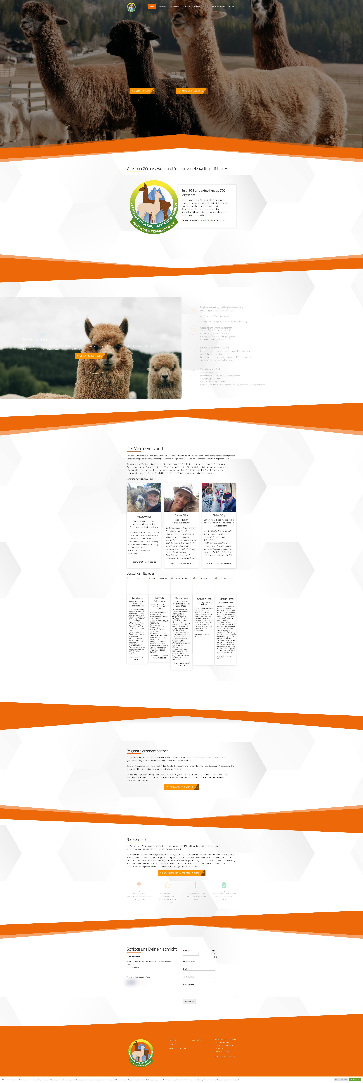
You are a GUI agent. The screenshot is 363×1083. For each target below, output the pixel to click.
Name (186, 951)
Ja (215, 954)
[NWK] (131, 11)
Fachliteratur (175, 6)
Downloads (196, 1040)
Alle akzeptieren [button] (355, 1080)
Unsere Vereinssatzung (89, 356)
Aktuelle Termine (141, 91)
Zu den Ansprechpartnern (180, 787)
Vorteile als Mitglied (205, 220)
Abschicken (189, 1001)
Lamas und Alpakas (218, 6)
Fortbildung (162, 6)
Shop (206, 6)
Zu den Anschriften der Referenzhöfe (180, 873)
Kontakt (231, 6)
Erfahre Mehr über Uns (191, 91)
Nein (216, 957)
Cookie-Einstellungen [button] (341, 1080)
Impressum (173, 1044)
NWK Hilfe (186, 6)
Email (185, 969)
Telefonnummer (188, 977)
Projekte (197, 6)
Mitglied (213, 951)
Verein (152, 6)
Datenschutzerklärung (177, 1048)
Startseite (172, 1040)
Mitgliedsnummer (189, 961)
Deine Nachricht (188, 985)
